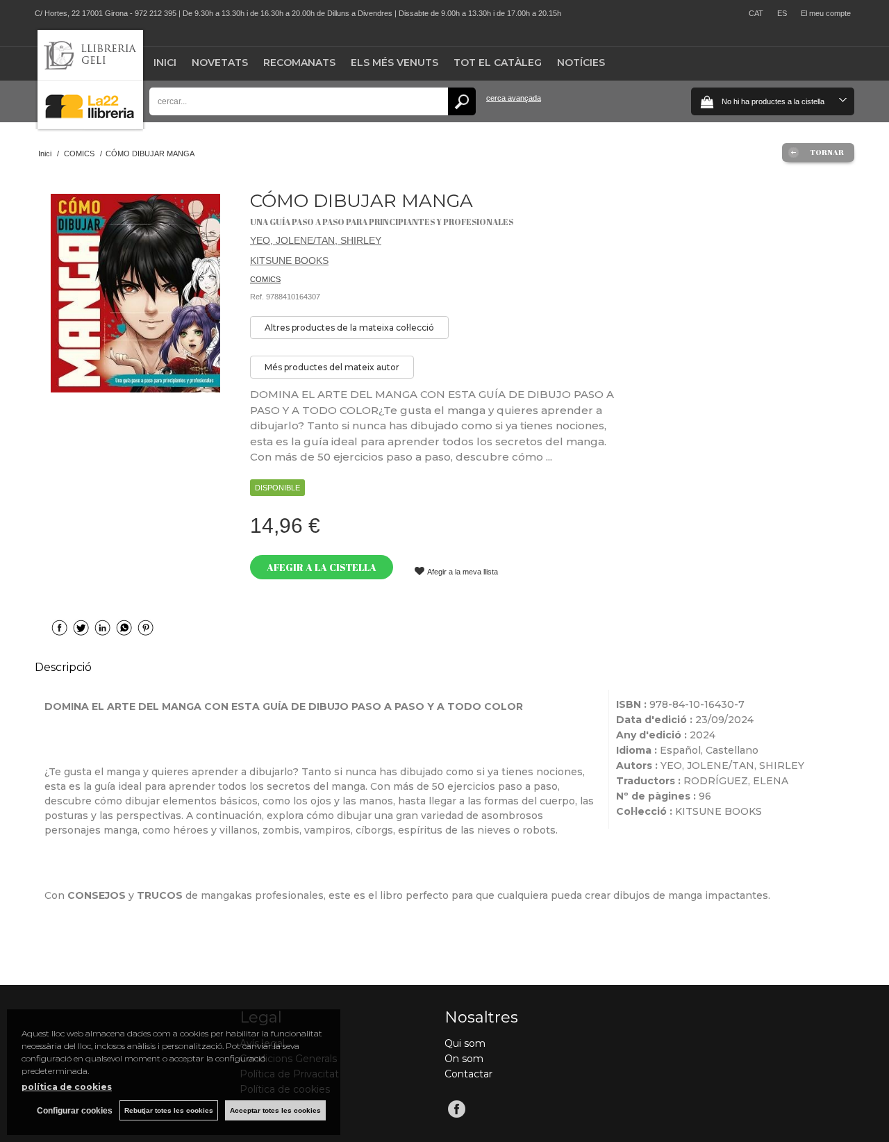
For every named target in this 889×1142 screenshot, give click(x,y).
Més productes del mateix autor (332, 367)
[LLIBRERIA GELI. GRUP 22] (90, 126)
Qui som (464, 1043)
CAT (756, 13)
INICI (164, 62)
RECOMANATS (299, 62)
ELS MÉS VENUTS (394, 62)
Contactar (468, 1074)
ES (782, 13)
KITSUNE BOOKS (289, 260)
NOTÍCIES (581, 62)
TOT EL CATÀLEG (498, 62)
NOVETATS (220, 62)
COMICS (265, 279)
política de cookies (67, 1087)
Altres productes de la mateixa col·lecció (349, 327)
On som (463, 1058)
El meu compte (826, 13)
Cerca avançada (513, 98)
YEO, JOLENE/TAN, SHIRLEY (315, 240)
